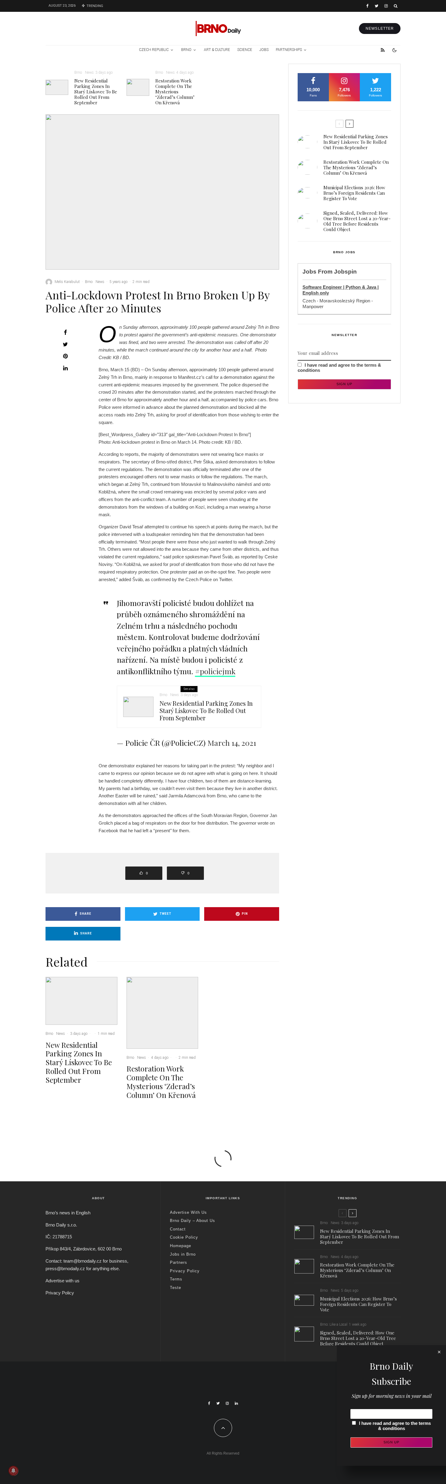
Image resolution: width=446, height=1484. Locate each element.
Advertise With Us (188, 1212)
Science (244, 50)
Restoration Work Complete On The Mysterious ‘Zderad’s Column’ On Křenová (174, 91)
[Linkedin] (236, 1403)
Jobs (264, 50)
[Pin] (65, 356)
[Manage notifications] (13, 1471)
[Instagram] (386, 6)
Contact (178, 1229)
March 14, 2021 (232, 743)
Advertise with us (62, 1280)
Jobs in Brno (183, 1254)
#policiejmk (215, 671)
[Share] (65, 332)
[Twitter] (376, 6)
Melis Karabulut (67, 282)
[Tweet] (65, 344)
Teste (175, 1287)
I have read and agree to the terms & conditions (395, 1426)
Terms (176, 1279)
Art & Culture (217, 50)
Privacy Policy (60, 1292)
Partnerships (289, 50)
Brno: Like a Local (333, 1324)
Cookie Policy (184, 1237)
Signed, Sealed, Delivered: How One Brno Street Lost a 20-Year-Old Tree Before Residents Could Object (356, 221)
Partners (178, 1262)
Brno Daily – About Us (192, 1220)
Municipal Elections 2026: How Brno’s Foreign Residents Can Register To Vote (354, 193)
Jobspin (345, 271)
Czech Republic (154, 50)
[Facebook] (367, 6)
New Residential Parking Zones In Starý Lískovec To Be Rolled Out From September (95, 91)
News (89, 72)
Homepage (180, 1245)
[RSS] (382, 50)
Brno (186, 50)
